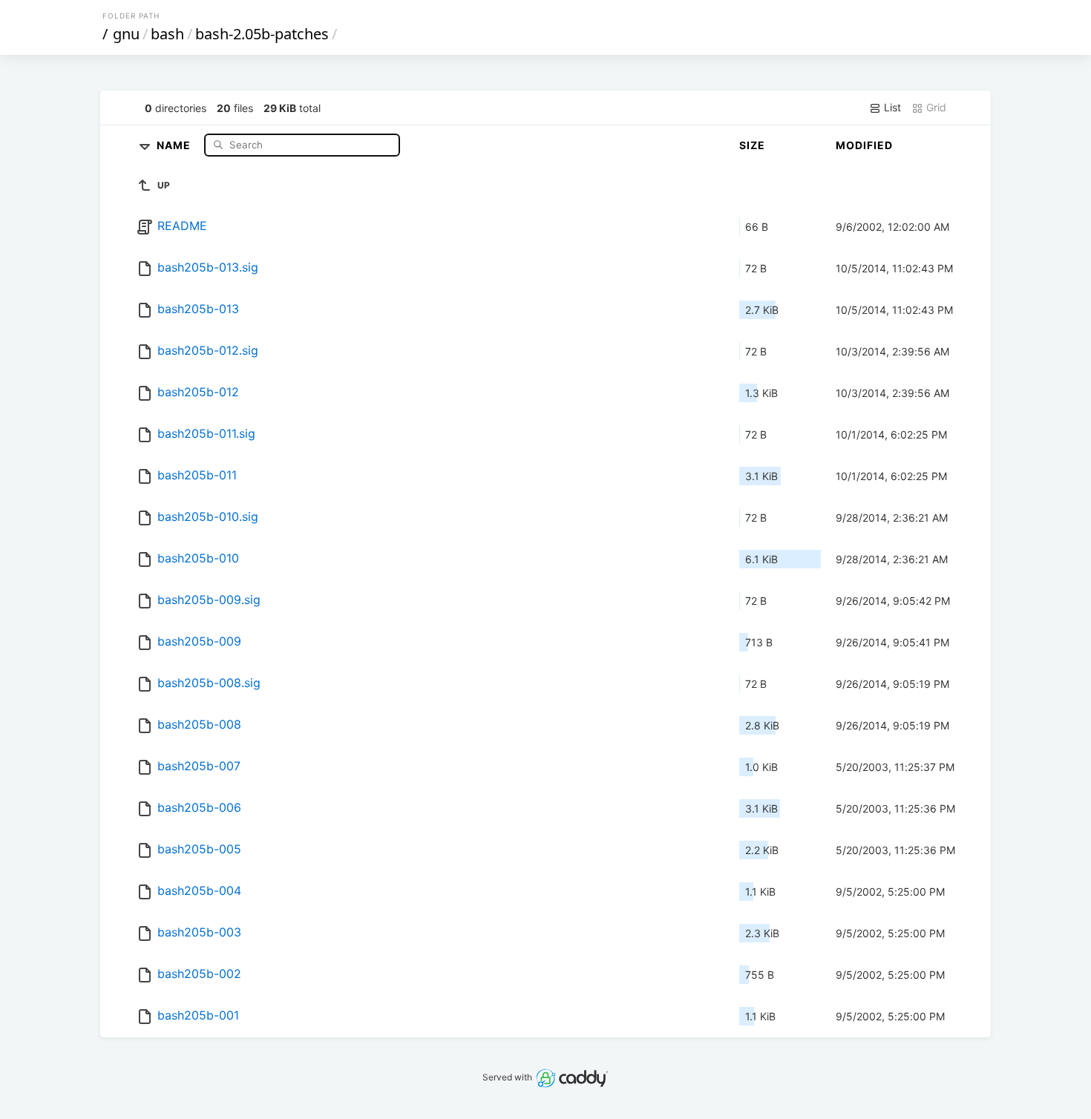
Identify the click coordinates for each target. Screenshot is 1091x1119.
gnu (126, 34)
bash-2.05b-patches (262, 34)
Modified (864, 145)
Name (175, 144)
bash (167, 34)
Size (752, 145)
